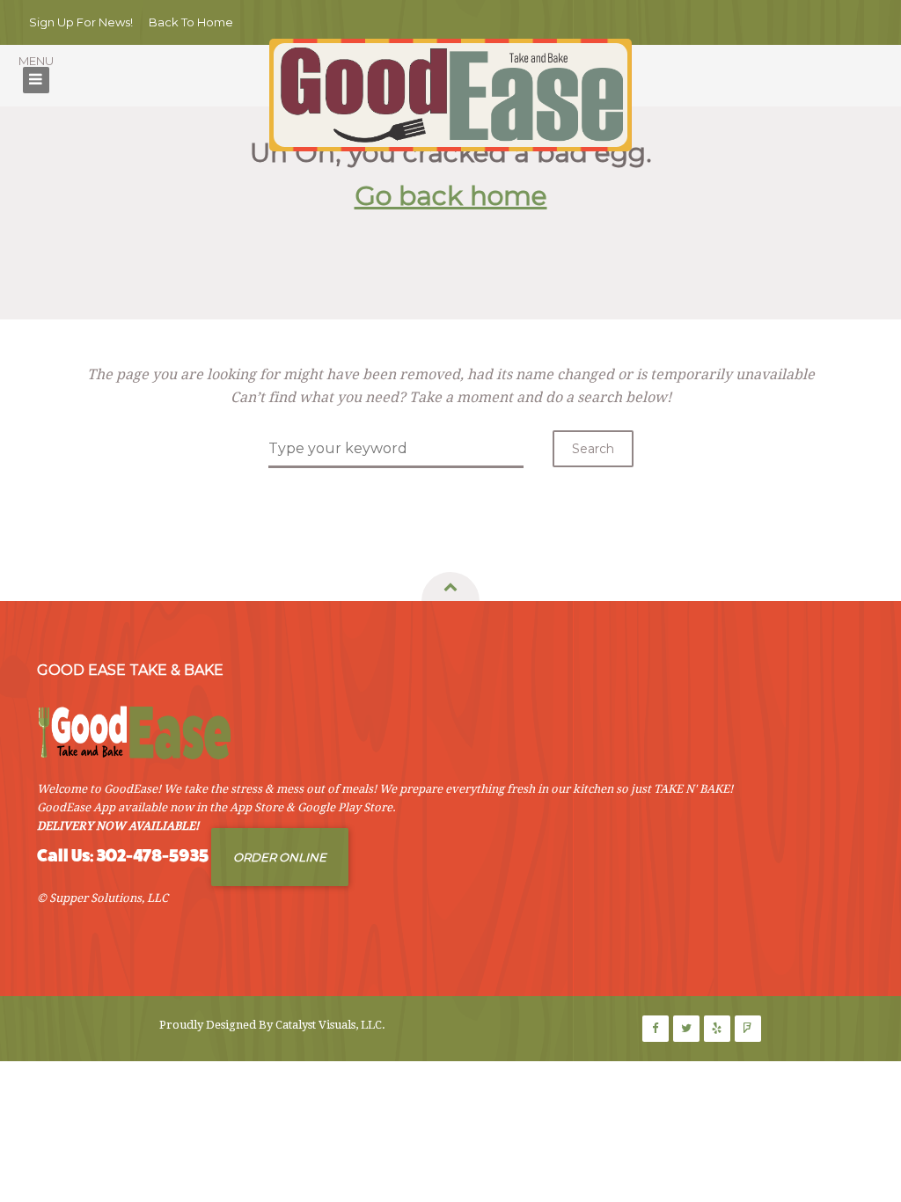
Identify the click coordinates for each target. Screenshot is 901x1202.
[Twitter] (686, 1028)
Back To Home (191, 22)
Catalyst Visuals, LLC (328, 1024)
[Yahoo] (748, 1028)
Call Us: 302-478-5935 (123, 856)
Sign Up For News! (81, 22)
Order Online (279, 857)
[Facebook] (655, 1028)
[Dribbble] (717, 1028)
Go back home (451, 196)
